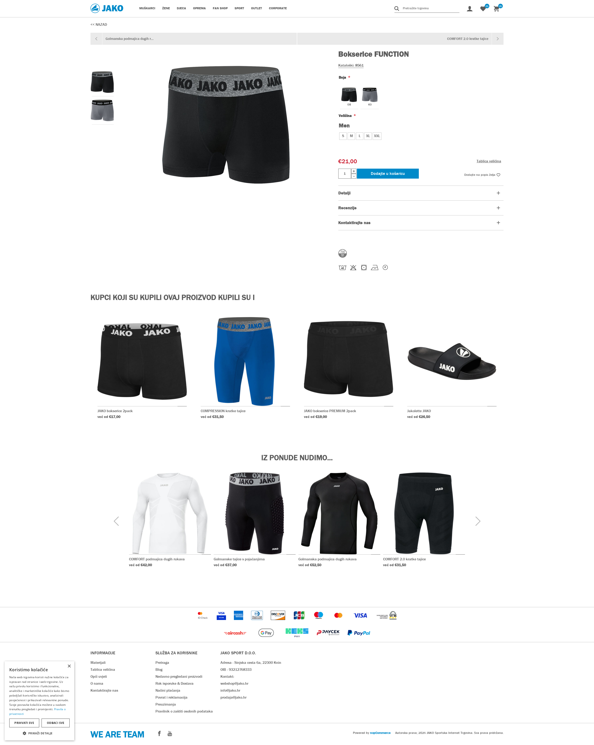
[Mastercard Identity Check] (203, 622)
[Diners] (257, 622)
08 (349, 104)
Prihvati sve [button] (24, 723)
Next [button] (478, 521)
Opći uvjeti (98, 676)
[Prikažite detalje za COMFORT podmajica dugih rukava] (170, 513)
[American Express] (239, 622)
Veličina (346, 115)
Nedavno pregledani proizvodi (178, 676)
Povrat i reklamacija (171, 697)
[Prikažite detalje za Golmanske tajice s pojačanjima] (255, 513)
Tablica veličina (489, 161)
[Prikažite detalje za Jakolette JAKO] (452, 361)
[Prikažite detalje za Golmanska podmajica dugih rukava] (339, 513)
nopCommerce (380, 733)
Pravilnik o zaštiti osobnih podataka (184, 711)
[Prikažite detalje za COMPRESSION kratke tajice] (245, 361)
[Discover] (278, 622)
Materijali (98, 662)
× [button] (69, 666)
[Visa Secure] (221, 622)
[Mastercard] (339, 622)
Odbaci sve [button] (56, 723)
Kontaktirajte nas (104, 690)
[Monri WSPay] (386, 622)
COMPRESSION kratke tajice (223, 411)
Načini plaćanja (167, 690)
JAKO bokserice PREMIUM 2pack (330, 411)
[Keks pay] (297, 639)
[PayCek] (328, 639)
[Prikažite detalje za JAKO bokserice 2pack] (142, 361)
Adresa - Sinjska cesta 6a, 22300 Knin (250, 662)
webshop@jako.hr (234, 683)
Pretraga (162, 662)
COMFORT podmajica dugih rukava (157, 559)
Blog (158, 669)
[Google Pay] (266, 639)
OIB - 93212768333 (236, 669)
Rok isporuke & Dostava (174, 683)
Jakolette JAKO (419, 411)
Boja (343, 77)
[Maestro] (319, 622)
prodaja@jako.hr (233, 697)
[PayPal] (359, 639)
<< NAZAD (98, 24)
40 (370, 104)
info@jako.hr (230, 690)
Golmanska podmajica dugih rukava (327, 559)
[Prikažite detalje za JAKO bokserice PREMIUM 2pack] (348, 361)
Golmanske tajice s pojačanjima (239, 559)
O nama (96, 683)
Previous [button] (116, 521)
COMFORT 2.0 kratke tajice (404, 559)
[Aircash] (235, 639)
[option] (102, 82)
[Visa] (360, 622)
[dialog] (39, 700)
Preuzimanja (165, 704)
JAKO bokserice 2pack (115, 411)
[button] (39, 733)
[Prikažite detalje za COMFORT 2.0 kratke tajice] (424, 513)
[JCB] (300, 622)
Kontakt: (227, 676)
